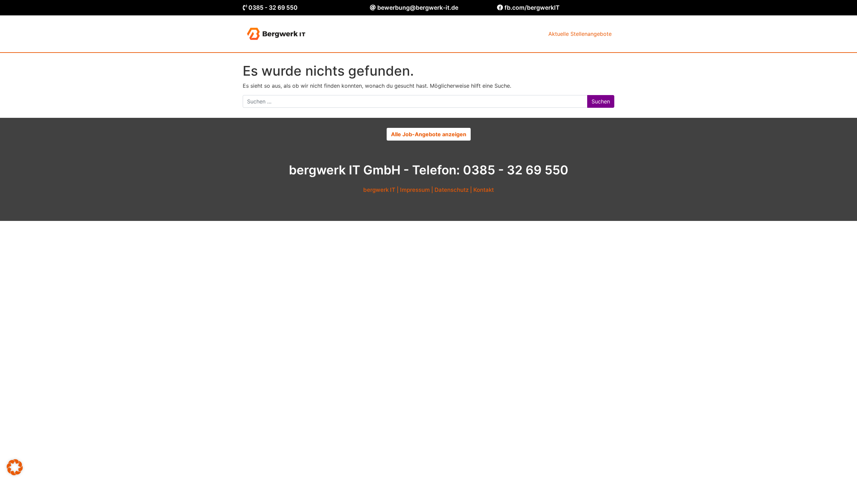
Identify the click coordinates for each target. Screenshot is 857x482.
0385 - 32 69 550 (273, 7)
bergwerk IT (379, 189)
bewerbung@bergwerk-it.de (417, 7)
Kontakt (483, 189)
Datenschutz (452, 189)
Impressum (415, 189)
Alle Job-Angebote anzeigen (428, 134)
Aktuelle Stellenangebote (580, 33)
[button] (14, 467)
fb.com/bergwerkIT (532, 7)
